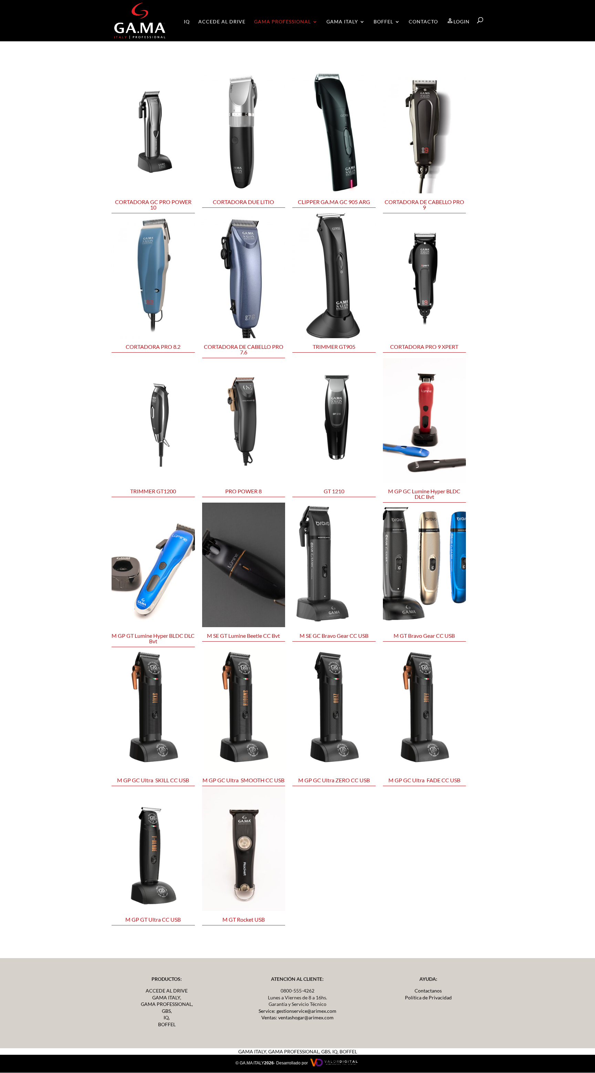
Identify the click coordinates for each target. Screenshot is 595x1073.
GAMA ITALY (342, 21)
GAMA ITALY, (166, 997)
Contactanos (428, 991)
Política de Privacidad (428, 997)
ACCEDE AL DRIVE (222, 21)
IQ (187, 21)
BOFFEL (383, 21)
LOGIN (461, 21)
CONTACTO (423, 21)
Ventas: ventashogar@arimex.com (297, 1017)
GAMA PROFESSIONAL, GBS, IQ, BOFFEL (312, 1051)
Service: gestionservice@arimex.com (297, 1011)
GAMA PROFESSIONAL (282, 21)
